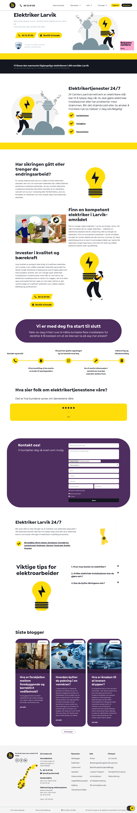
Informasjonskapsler (17, 810)
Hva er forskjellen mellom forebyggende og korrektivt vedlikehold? (32, 684)
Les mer (23, 707)
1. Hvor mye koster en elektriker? (88, 566)
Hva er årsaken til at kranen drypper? (104, 680)
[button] (95, 566)
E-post (72, 496)
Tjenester (74, 5)
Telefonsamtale (75, 493)
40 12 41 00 (46, 783)
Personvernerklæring (43, 810)
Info (88, 5)
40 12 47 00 (29, 5)
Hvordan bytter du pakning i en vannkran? (66, 680)
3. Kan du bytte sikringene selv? (88, 583)
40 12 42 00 (46, 794)
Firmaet (101, 5)
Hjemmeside (58, 5)
